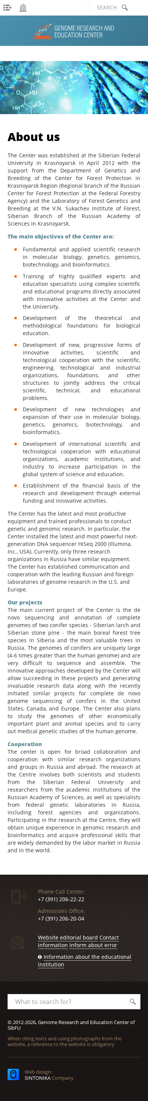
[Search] (124, 7)
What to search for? (43, 1001)
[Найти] (132, 1001)
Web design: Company (49, 1075)
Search (107, 7)
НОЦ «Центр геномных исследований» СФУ (51, 52)
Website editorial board (68, 937)
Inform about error (93, 945)
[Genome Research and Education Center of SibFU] (74, 87)
